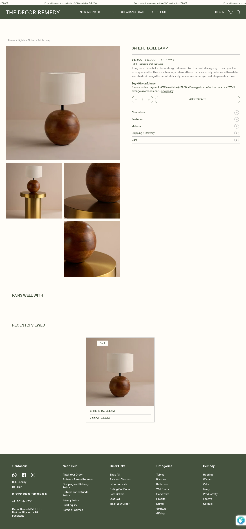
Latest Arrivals (118, 484)
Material (136, 126)
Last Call (115, 499)
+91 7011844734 (22, 501)
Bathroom (162, 484)
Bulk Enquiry (19, 482)
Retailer (17, 487)
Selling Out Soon (120, 489)
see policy (167, 91)
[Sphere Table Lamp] (120, 372)
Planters (161, 479)
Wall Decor (162, 489)
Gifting (160, 513)
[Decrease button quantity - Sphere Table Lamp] (136, 99)
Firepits (161, 499)
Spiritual (161, 508)
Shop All (115, 474)
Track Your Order (73, 474)
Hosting (208, 474)
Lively (206, 489)
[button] (110, 12)
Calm (206, 484)
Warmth (207, 479)
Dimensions (139, 112)
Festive (207, 499)
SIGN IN (220, 13)
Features (137, 119)
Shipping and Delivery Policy (76, 486)
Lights (21, 40)
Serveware (162, 494)
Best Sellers (117, 494)
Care (134, 140)
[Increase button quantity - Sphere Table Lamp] (149, 99)
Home (11, 40)
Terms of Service (73, 510)
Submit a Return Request (78, 479)
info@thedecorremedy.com (29, 493)
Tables (160, 474)
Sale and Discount (120, 479)
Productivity (210, 494)
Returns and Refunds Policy (75, 494)
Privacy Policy (71, 500)
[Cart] (230, 12)
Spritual (208, 504)
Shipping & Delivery (143, 133)
